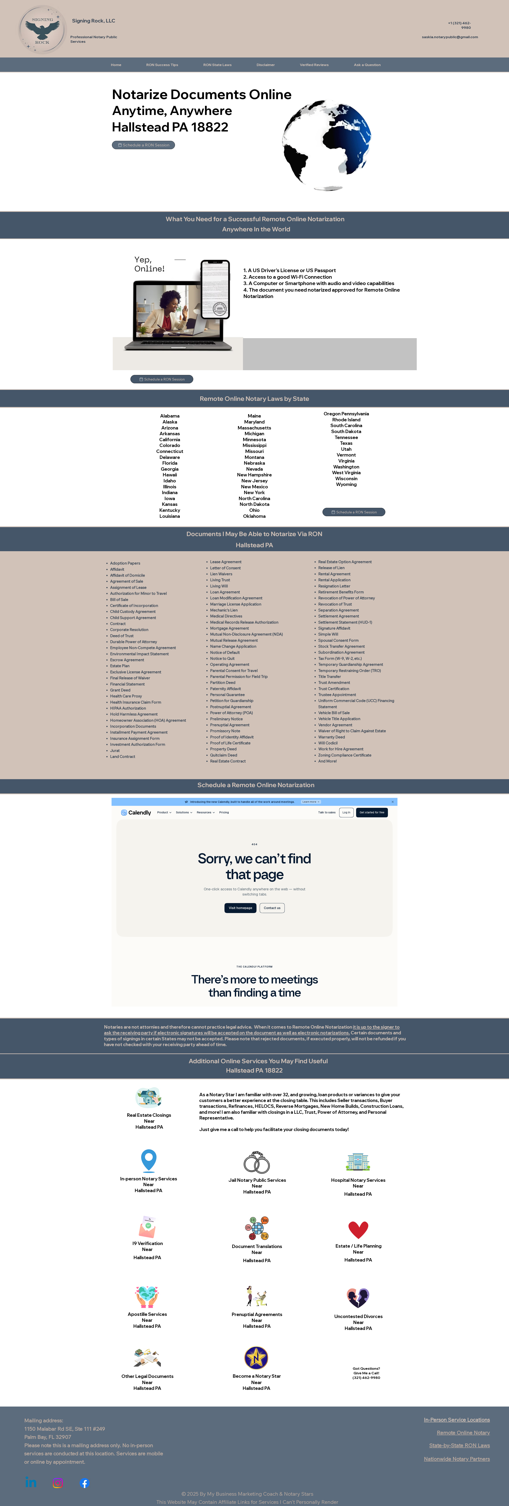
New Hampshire (254, 475)
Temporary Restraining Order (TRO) (349, 670)
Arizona (169, 428)
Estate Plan (119, 665)
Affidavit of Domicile (127, 575)
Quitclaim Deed (223, 755)
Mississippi (254, 445)
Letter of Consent (225, 568)
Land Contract (122, 756)
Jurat (115, 750)
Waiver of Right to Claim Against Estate (352, 730)
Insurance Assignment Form (135, 738)
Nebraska (254, 463)
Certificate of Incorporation (134, 605)
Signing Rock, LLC (93, 21)
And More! (327, 761)
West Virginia (346, 472)
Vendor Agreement (335, 724)
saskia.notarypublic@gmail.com (450, 37)
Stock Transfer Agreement (341, 646)
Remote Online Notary (463, 1432)
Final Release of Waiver (130, 678)
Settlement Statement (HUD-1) (345, 622)
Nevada (254, 469)
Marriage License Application (235, 604)
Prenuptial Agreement (230, 724)
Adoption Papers (125, 563)
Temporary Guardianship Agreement (350, 664)
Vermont (346, 455)
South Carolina (346, 425)
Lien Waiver (220, 573)
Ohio (254, 510)
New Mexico (254, 487)
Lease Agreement (226, 561)
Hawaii (170, 475)
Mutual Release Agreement (234, 640)
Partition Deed (222, 682)
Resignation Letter (334, 586)
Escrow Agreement (127, 659)
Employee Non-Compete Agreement (143, 647)
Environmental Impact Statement (139, 653)
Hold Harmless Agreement (134, 714)
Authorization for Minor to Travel (138, 593)
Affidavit (117, 569)
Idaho (169, 481)
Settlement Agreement (338, 616)
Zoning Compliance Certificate (344, 755)
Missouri (254, 451)
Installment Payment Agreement (139, 732)
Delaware (169, 457)
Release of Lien (331, 567)
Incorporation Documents (133, 726)
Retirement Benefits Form (341, 592)
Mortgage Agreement (229, 628)
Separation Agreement (338, 610)
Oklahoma (254, 516)
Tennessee (346, 437)
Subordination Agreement (341, 652)
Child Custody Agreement (133, 611)
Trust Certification (333, 688)
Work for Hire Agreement (340, 749)
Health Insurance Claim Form (135, 702)
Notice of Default (225, 652)
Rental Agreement (334, 573)
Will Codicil (328, 743)
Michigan (254, 433)
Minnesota (254, 439)
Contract (118, 623)
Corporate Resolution (129, 629)
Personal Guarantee (227, 694)
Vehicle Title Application (339, 718)
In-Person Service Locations (457, 1419)
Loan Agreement (225, 592)
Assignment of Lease (128, 587)
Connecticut (169, 451)
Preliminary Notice (226, 718)
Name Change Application (233, 646)
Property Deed (223, 749)
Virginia (346, 461)
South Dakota (346, 431)
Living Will (219, 586)
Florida (169, 463)
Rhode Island (346, 419)
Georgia (170, 469)
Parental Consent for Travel (234, 670)
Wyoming (346, 484)
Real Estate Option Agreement (345, 561)
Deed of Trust (122, 635)
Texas (346, 443)
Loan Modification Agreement (236, 598)
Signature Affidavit (334, 628)
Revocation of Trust (335, 604)
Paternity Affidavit (225, 688)
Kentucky (169, 510)
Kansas (170, 504)
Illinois (169, 487)
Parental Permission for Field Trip (239, 676)
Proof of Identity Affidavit (232, 737)
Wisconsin (346, 478)
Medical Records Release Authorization (244, 622)
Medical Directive (225, 616)
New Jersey (254, 481)
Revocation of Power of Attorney (346, 598)
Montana (254, 457)
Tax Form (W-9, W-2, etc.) (340, 658)
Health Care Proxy (126, 696)
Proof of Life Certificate (230, 743)
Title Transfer (329, 676)
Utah (346, 449)
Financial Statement (127, 684)
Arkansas (169, 433)
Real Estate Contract (228, 761)
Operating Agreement (229, 664)
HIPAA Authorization (128, 708)
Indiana (170, 492)
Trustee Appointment (337, 694)
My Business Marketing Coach (242, 1493)
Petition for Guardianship (232, 700)
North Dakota (254, 504)
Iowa (169, 498)
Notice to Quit (222, 658)
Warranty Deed (331, 737)
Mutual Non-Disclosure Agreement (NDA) (246, 634)
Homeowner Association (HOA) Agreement (148, 720)
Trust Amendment (334, 682)
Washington (346, 467)
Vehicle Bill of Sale (334, 712)
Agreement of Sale (126, 581)
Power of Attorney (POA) (231, 712)
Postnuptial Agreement (230, 706)
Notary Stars (298, 1493)
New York (254, 492)
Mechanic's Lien (224, 610)
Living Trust (220, 579)
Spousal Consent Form (338, 640)
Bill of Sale (119, 599)
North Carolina (254, 498)
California (169, 439)
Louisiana (169, 516)
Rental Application (334, 579)
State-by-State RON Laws (459, 1445)
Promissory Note (225, 730)
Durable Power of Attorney (133, 641)
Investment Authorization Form (137, 744)
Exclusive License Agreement (135, 672)
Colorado (169, 445)
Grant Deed (120, 690)
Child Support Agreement (133, 617)
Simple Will (328, 634)
